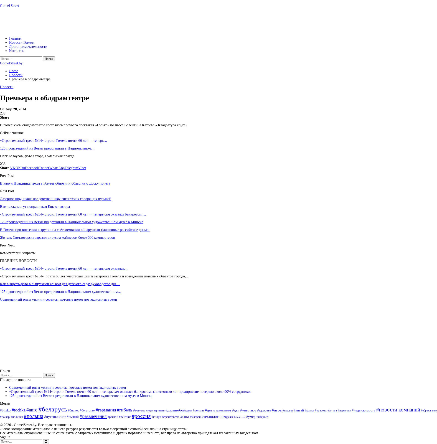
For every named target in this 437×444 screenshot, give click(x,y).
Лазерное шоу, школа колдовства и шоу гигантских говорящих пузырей (55, 199)
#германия (106, 409)
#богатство (87, 410)
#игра (277, 410)
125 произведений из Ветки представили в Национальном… (47, 148)
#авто (32, 410)
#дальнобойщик (178, 410)
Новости (6, 87)
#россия (141, 416)
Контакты (16, 51)
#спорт (156, 417)
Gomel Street (9, 6)
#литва (332, 410)
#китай (299, 410)
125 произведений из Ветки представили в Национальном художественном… (60, 292)
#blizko (5, 410)
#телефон (195, 417)
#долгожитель (223, 410)
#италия (287, 410)
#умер (251, 417)
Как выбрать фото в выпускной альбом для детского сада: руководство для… (60, 284)
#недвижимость (363, 410)
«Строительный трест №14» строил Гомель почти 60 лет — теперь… (53, 140)
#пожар (5, 417)
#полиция (17, 417)
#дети (210, 410)
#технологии (212, 416)
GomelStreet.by (11, 63)
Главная (15, 38)
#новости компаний (398, 410)
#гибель (124, 410)
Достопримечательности (28, 46)
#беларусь (52, 409)
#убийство (239, 417)
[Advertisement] (83, 21)
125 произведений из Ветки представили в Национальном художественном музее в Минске (80, 396)
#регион (113, 417)
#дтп (235, 410)
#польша (33, 416)
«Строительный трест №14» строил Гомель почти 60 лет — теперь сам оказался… (64, 268)
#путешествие (55, 417)
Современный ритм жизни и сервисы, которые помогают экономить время (58, 299)
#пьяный (73, 417)
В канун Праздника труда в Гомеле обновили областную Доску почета (55, 183)
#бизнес (73, 410)
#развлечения (93, 416)
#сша (184, 416)
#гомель (139, 410)
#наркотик (344, 410)
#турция (228, 417)
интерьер (262, 417)
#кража (309, 410)
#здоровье (264, 410)
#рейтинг (125, 417)
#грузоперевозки (155, 410)
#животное (248, 410)
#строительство (170, 417)
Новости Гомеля (21, 42)
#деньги (198, 410)
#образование (429, 410)
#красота (321, 410)
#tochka (18, 410)
